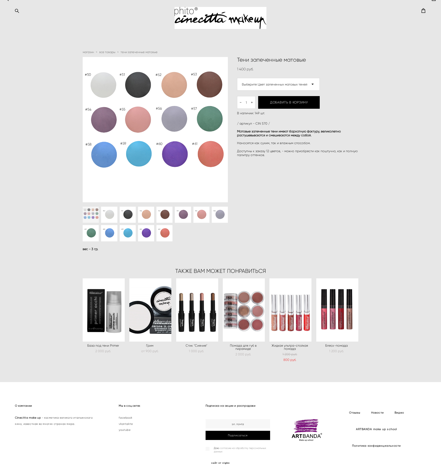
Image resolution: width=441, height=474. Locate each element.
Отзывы (354, 412)
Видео (399, 412)
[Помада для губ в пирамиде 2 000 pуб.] (244, 310)
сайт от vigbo (220, 463)
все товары (107, 52)
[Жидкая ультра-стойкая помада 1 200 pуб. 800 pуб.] (290, 310)
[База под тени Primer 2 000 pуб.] (104, 310)
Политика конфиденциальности (376, 445)
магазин (88, 52)
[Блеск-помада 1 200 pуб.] (337, 310)
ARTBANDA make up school (376, 429)
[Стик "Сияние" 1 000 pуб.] (197, 310)
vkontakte (126, 423)
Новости (377, 412)
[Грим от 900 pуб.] (150, 310)
